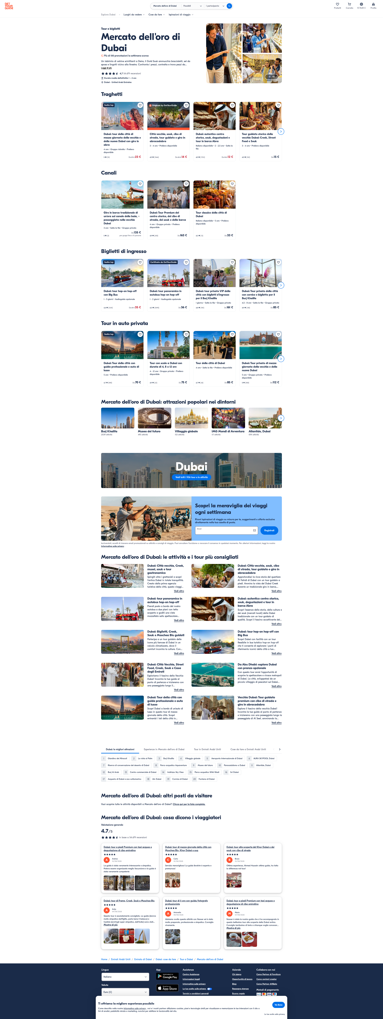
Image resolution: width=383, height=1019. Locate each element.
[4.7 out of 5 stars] (110, 837)
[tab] (120, 749)
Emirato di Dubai (143, 959)
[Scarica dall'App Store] (167, 988)
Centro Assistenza (191, 974)
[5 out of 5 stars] (130, 854)
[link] (122, 131)
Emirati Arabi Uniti (120, 959)
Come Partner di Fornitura (268, 974)
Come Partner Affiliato (266, 984)
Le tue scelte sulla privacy (195, 988)
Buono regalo (238, 993)
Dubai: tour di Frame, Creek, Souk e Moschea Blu (129, 900)
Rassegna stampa (240, 988)
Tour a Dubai (186, 959)
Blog (234, 984)
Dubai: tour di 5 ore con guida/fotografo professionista (186, 902)
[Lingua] (361, 4)
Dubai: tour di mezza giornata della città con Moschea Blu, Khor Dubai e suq (188, 849)
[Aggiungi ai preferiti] (140, 105)
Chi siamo (236, 974)
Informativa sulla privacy (112, 546)
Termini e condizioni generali (196, 993)
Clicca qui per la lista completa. (189, 804)
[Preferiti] (337, 4)
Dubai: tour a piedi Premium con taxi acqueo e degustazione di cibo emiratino (128, 849)
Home (104, 959)
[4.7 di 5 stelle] (110, 73)
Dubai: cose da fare (166, 959)
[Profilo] (373, 4)
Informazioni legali (191, 979)
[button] (122, 131)
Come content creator (266, 979)
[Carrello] (349, 4)
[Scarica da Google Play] (167, 977)
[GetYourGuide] (9, 6)
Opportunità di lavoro (242, 979)
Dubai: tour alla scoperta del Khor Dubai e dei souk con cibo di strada (250, 849)
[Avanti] (281, 131)
